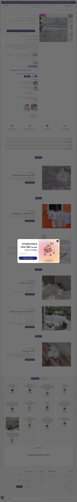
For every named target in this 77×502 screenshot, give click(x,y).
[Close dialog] (57, 241)
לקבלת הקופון (28, 258)
